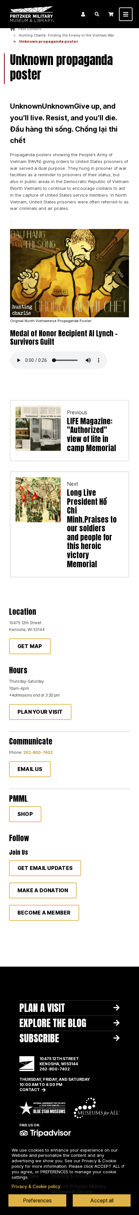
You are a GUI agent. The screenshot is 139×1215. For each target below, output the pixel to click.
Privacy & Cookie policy (36, 1186)
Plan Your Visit (40, 712)
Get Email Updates (45, 868)
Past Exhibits (29, 29)
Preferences (37, 1200)
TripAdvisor (45, 1133)
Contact (29, 1089)
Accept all (101, 1200)
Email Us (29, 769)
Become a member (44, 912)
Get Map (29, 646)
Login (83, 14)
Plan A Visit (42, 1008)
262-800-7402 (38, 752)
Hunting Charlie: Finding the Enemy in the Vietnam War (66, 35)
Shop (25, 814)
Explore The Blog (52, 1023)
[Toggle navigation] (126, 14)
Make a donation (42, 890)
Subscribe (39, 1038)
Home (12, 29)
